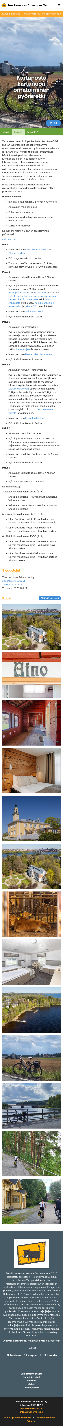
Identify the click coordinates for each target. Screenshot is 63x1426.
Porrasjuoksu (31, 1387)
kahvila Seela (15, 296)
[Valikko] (59, 5)
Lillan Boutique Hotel (37, 249)
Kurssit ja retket (11, 13)
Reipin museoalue (28, 299)
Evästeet (31, 1421)
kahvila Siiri (31, 306)
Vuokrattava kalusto (31, 1373)
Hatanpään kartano (19, 292)
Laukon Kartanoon (18, 388)
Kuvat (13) (33, 132)
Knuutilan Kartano (35, 418)
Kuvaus (18, 132)
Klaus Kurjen (23, 349)
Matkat (31, 1384)
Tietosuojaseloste (45, 1417)
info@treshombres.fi (14, 581)
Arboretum (39, 292)
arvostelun (54, 1340)
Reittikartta (8, 239)
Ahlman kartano (17, 253)
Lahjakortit (31, 1380)
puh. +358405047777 (31, 1408)
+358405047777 (12, 584)
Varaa (5, 132)
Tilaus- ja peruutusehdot (17, 1417)
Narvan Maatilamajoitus (38, 354)
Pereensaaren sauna (35, 296)
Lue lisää (32, 1348)
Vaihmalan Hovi (34, 311)
